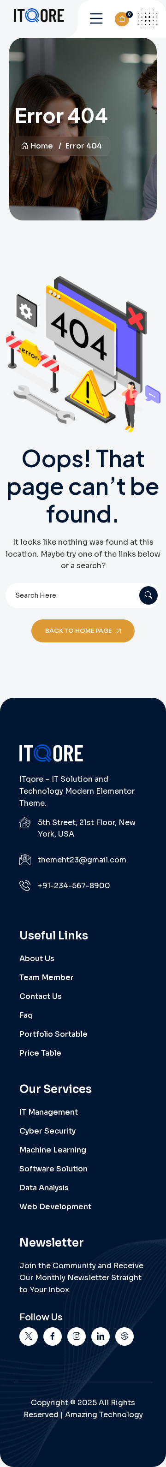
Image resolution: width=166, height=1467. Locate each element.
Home (41, 146)
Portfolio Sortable (53, 1034)
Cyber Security (47, 1131)
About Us (36, 958)
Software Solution (53, 1169)
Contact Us (40, 996)
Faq (26, 1015)
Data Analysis (44, 1188)
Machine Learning (52, 1150)
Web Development (55, 1207)
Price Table (40, 1053)
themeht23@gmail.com (82, 860)
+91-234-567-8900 (74, 886)
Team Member (46, 977)
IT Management (48, 1112)
